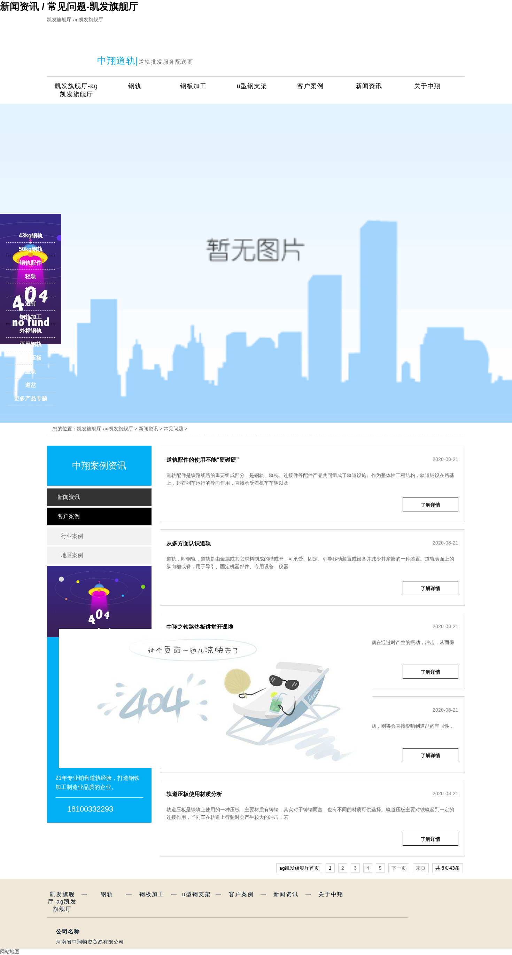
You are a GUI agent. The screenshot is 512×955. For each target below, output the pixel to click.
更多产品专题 (30, 398)
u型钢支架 (252, 86)
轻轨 (30, 276)
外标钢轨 (31, 331)
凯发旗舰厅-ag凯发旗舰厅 (75, 19)
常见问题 (173, 428)
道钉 (30, 303)
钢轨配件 (31, 263)
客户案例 (310, 86)
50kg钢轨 (31, 249)
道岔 (30, 385)
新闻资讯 (369, 86)
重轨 (30, 371)
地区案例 (101, 555)
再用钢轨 (31, 344)
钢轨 (134, 86)
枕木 (30, 290)
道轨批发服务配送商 (166, 62)
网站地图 (10, 951)
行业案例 (101, 536)
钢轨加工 (31, 317)
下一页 (398, 868)
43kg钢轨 (31, 235)
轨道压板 (31, 358)
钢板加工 (193, 86)
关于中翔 (427, 86)
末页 (421, 868)
